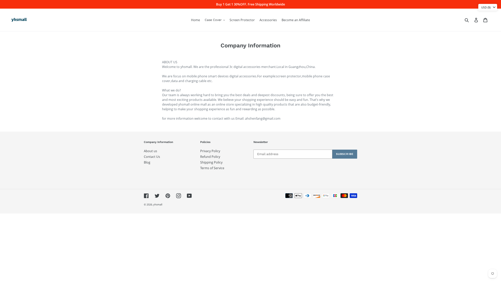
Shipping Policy (211, 162)
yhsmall (157, 204)
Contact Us (152, 157)
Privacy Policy (210, 151)
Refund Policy (210, 157)
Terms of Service (212, 168)
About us (150, 151)
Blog (147, 162)
